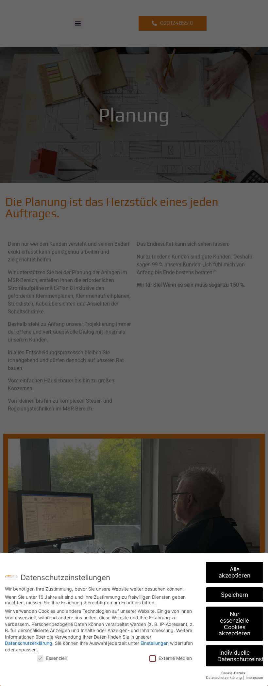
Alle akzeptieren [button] (234, 572)
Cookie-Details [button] (233, 673)
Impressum (254, 678)
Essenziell (56, 658)
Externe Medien (175, 658)
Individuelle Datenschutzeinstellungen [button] (240, 655)
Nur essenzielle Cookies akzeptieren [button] (234, 624)
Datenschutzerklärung (28, 643)
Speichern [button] (234, 594)
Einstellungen (155, 643)
